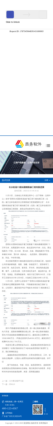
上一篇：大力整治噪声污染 (13, 381)
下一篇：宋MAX (8, 384)
